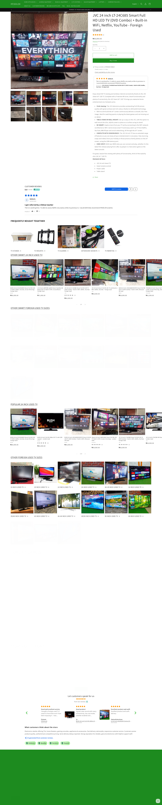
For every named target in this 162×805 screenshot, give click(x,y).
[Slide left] (77, 304)
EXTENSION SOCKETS (89, 251)
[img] (81, 699)
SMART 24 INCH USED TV (43, 338)
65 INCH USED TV (17, 545)
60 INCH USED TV (134, 516)
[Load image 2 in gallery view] (33, 98)
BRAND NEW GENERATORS (21, 611)
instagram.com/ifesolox (75, 778)
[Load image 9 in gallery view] (65, 114)
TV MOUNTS (38, 251)
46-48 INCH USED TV (65, 516)
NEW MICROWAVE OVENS (44, 640)
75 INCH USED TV (40, 545)
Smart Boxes (23, 762)
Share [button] (96, 177)
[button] (30, 2)
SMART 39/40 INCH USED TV (115, 338)
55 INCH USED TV (111, 516)
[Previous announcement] (11, 10)
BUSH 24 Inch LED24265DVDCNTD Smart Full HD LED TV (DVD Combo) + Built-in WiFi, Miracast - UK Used (132, 289)
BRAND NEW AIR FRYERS (68, 640)
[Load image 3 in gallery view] (49, 98)
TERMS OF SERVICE (110, 763)
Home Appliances (26, 759)
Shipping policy (62, 802)
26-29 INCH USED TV (112, 487)
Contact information (73, 802)
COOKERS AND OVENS (21, 640)
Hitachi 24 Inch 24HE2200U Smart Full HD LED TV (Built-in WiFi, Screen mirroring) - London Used (104, 439)
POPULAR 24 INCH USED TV (24, 404)
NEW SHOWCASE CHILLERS (115, 611)
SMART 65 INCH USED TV (114, 369)
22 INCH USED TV (64, 487)
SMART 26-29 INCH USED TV (68, 338)
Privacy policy (42, 802)
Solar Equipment (38, 759)
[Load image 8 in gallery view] (49, 114)
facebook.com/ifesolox (74, 769)
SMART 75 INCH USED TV (137, 369)
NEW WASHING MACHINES (138, 611)
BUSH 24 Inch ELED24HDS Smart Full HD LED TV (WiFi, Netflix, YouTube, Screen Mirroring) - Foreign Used (22, 289)
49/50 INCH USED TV (89, 516)
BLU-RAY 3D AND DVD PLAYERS (116, 582)
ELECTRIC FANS (139, 581)
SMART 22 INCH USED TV (20, 338)
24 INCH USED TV (87, 487)
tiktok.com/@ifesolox (71, 773)
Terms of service (52, 802)
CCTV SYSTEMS (89, 677)
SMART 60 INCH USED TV (90, 369)
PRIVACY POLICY (110, 766)
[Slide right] (85, 304)
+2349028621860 (74, 761)
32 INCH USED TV (134, 487)
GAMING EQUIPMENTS (44, 677)
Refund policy (34, 802)
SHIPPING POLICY (110, 773)
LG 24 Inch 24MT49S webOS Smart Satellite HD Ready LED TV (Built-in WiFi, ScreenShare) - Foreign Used (50, 289)
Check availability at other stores (105, 72)
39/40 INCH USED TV (18, 516)
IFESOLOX (17, 802)
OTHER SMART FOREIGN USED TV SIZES (30, 307)
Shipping (95, 41)
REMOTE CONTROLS (92, 581)
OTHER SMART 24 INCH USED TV (26, 254)
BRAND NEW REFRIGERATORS (69, 611)
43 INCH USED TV (40, 516)
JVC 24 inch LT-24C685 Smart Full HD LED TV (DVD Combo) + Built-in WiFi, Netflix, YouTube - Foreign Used (77, 289)
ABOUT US (108, 756)
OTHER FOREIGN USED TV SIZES (26, 457)
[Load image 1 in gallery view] (18, 98)
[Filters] (131, 189)
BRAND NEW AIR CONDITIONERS (45, 612)
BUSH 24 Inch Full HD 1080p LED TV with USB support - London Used (49, 438)
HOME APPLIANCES (26, 550)
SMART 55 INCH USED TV (67, 369)
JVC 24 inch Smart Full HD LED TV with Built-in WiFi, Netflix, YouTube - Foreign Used (104, 288)
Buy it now (113, 60)
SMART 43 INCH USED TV (137, 338)
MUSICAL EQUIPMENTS (67, 677)
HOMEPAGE (81, 687)
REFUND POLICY (110, 770)
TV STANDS (15, 251)
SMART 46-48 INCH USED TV (21, 369)
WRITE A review (116, 189)
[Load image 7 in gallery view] (33, 114)
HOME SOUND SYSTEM (68, 581)
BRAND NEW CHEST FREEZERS (93, 611)
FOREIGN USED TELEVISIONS (45, 581)
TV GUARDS (62, 251)
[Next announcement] (151, 10)
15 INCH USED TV (17, 487)
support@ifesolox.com (71, 756)
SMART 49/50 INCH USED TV (44, 369)
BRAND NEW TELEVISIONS (21, 581)
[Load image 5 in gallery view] (80, 98)
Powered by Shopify (24, 802)
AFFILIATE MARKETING (111, 776)
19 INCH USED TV (40, 487)
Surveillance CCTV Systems (37, 762)
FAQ (106, 779)
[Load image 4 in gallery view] (65, 98)
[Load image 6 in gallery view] (18, 114)
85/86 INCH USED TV (18, 400)
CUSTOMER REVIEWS (111, 760)
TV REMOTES (109, 251)
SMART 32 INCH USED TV (90, 338)
